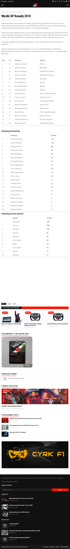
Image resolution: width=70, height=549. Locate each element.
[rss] (64, 1)
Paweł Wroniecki (7, 20)
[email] (53, 1)
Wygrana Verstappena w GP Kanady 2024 (11, 324)
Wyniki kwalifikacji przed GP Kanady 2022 (57, 324)
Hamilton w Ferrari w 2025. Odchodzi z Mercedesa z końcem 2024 (25, 418)
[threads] (62, 1)
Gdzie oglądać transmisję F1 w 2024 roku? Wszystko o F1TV (23, 425)
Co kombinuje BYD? (14, 524)
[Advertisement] (35, 280)
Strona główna (4, 1)
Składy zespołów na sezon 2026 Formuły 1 (19, 512)
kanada (9, 303)
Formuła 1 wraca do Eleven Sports (12, 406)
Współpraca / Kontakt (54, 546)
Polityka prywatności (64, 546)
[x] (57, 1)
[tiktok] (68, 1)
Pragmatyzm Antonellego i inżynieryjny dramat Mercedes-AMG (24, 530)
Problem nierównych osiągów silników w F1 (19, 537)
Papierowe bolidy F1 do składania (17, 432)
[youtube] (66, 1)
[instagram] (60, 1)
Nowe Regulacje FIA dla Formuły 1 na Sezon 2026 (21, 498)
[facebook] (55, 1)
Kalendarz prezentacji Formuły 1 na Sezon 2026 (20, 505)
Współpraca (11, 1)
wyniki (11, 12)
